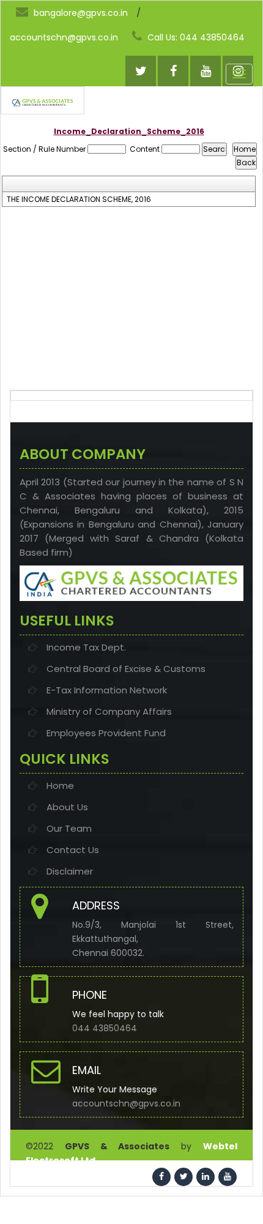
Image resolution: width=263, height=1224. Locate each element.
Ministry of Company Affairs (109, 711)
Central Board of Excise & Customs (126, 668)
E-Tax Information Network (106, 690)
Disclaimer (69, 871)
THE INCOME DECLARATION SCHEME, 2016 (79, 199)
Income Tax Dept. (86, 647)
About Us (67, 806)
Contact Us (72, 849)
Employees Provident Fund (106, 732)
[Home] (42, 102)
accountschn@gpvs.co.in (64, 37)
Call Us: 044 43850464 (195, 37)
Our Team (69, 828)
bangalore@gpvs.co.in (79, 13)
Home (60, 785)
